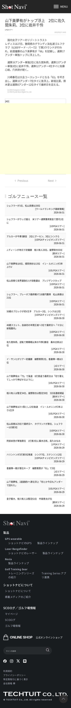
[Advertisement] (35, 138)
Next (51, 180)
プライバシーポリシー (14, 675)
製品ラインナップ (47, 543)
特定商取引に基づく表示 (15, 679)
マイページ (11, 614)
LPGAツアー (9, 30)
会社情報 (7, 683)
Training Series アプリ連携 (54, 575)
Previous (23, 180)
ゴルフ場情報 (13, 625)
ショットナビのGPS (20, 543)
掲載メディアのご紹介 (18, 597)
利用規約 (7, 670)
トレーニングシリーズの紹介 (21, 575)
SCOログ (10, 619)
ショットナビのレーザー (22, 553)
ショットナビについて (18, 591)
